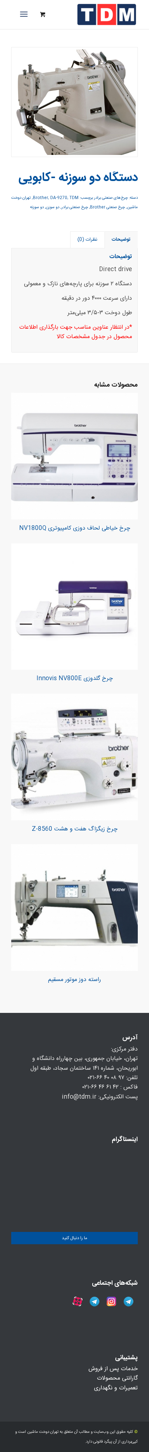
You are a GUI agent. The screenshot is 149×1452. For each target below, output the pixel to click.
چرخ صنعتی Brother (107, 207)
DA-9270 (58, 198)
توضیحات (121, 240)
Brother (40, 198)
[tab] (121, 239)
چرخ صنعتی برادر (74, 207)
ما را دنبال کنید (74, 1238)
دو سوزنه (37, 207)
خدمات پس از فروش (113, 1369)
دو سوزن (52, 207)
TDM (73, 198)
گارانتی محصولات (117, 1378)
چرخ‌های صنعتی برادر (111, 198)
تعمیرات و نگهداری (116, 1388)
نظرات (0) (87, 240)
